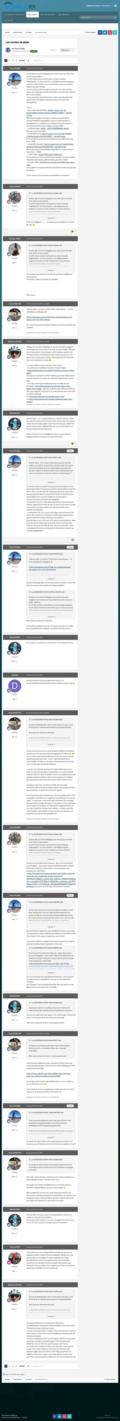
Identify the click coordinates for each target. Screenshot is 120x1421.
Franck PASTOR (15, 304)
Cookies (24, 1417)
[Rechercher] (115, 17)
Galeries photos (49, 14)
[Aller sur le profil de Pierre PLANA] (8, 50)
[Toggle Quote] (30, 193)
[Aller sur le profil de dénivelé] (14, 686)
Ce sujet (107, 17)
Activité (10, 20)
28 (15, 699)
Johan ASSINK (14, 186)
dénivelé (14, 675)
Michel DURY (15, 413)
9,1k (15, 263)
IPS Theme (5, 1415)
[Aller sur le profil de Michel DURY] (14, 424)
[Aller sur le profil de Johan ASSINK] (14, 197)
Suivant (22, 60)
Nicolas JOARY (15, 239)
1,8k (15, 366)
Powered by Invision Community (107, 1417)
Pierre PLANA (20, 49)
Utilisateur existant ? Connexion (98, 6)
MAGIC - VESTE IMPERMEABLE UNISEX (55, 129)
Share (54, 50)
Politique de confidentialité (11, 1417)
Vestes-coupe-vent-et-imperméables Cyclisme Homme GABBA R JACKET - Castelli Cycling (49, 113)
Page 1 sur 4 (38, 60)
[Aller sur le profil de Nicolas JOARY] (14, 249)
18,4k (15, 437)
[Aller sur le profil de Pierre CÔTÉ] (14, 1258)
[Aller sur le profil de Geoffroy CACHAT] (14, 352)
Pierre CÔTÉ (15, 1247)
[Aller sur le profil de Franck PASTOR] (14, 314)
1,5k (15, 1271)
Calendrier (65, 14)
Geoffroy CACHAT (15, 342)
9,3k (15, 92)
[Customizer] (115, 6)
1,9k (15, 210)
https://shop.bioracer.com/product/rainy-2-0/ (46, 397)
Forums (34, 14)
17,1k (15, 328)
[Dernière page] (28, 60)
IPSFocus (14, 1415)
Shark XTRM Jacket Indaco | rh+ (51, 155)
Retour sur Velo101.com (15, 14)
